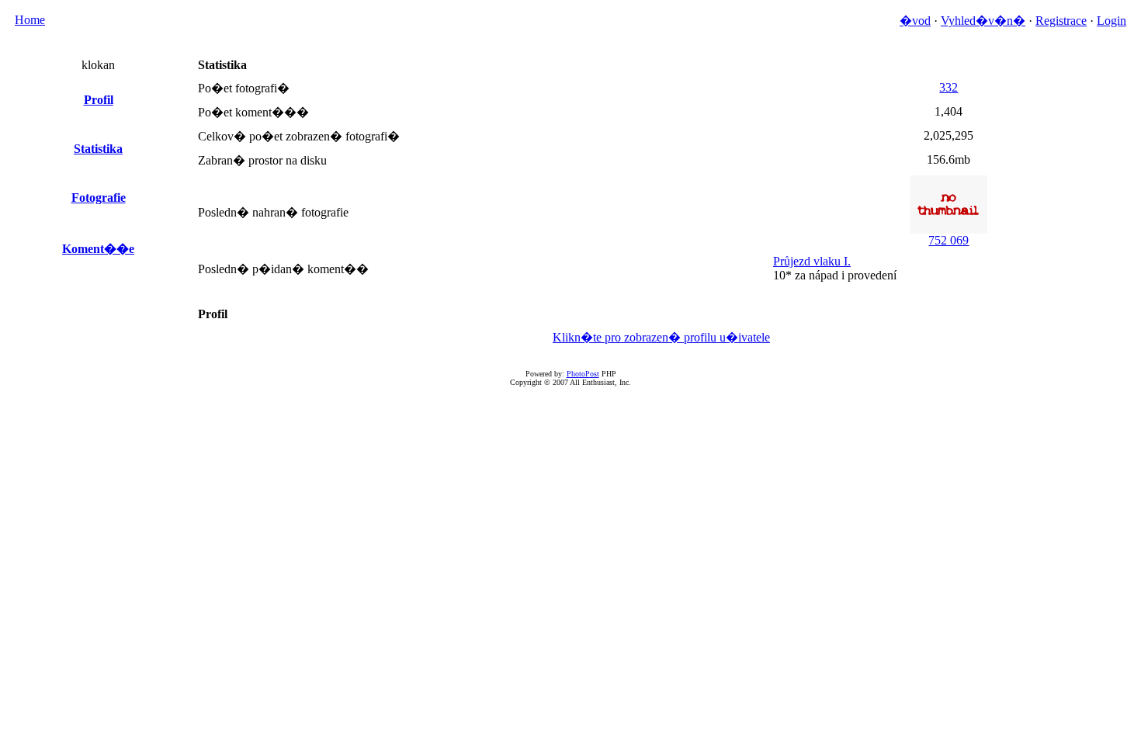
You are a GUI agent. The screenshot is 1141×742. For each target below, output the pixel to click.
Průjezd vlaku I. (812, 261)
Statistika (98, 148)
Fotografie (98, 197)
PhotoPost (583, 373)
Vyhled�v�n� (983, 20)
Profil (98, 99)
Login (1111, 20)
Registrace (1061, 20)
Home (30, 19)
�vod (915, 20)
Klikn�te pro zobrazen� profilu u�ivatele (661, 337)
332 (948, 87)
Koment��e (98, 248)
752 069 (948, 240)
